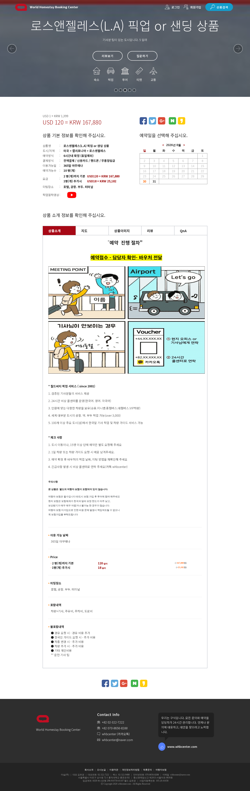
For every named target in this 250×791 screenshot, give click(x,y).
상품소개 (54, 230)
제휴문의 (147, 769)
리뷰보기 (107, 56)
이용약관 (113, 769)
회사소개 (89, 769)
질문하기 (142, 56)
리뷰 (150, 230)
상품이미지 (122, 230)
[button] (11, 48)
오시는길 (101, 769)
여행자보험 (161, 769)
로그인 (175, 7)
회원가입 (195, 7)
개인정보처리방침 (130, 769)
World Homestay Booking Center (54, 7)
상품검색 (222, 7)
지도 (84, 230)
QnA (183, 230)
